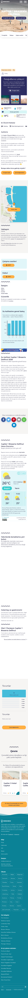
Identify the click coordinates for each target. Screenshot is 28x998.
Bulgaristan (20, 874)
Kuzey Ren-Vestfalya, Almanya (8, 932)
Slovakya (4, 905)
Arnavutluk (4, 874)
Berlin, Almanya (5, 935)
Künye (2, 989)
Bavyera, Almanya (5, 929)
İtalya (20, 886)
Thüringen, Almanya (6, 944)
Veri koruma (8, 989)
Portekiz (19, 898)
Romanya (5, 8)
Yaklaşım (12, 35)
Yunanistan (19, 882)
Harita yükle (14, 209)
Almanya (13, 878)
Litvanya (20, 890)
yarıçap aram (20, 238)
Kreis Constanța (21, 8)
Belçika (12, 874)
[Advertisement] (14, 53)
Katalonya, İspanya (5, 920)
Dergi (2, 842)
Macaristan (16, 909)
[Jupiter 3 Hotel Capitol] (10, 775)
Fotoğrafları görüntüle (8, 18)
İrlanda (14, 886)
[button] (21, 2)
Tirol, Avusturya (4, 918)
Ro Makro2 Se (12, 8)
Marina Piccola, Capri (6, 954)
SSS (2, 848)
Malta (12, 894)
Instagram (16, 834)
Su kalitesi (11, 301)
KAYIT (9, 265)
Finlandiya (4, 882)
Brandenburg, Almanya (6, 938)
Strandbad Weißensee (6, 971)
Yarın (17, 488)
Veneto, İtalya (4, 926)
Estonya (20, 878)
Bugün (7, 488)
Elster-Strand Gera (5, 980)
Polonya (12, 898)
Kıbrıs (23, 909)
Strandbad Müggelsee (6, 965)
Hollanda (19, 894)
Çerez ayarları (4, 854)
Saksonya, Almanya (5, 941)
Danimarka (4, 878)
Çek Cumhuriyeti (6, 909)
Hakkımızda (4, 845)
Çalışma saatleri (19, 35)
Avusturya (4, 898)
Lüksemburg (5, 894)
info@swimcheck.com (6, 861)
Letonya (13, 890)
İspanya (19, 905)
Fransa (11, 882)
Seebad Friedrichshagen (7, 956)
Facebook (10, 834)
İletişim (2, 851)
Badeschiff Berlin (5, 974)
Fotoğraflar (4, 35)
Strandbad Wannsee (6, 968)
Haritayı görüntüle (21, 18)
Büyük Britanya (5, 886)
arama (12, 238)
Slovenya (12, 905)
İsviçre (17, 901)
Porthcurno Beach (5, 951)
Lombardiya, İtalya (5, 923)
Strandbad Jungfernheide (7, 959)
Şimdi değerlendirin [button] (19, 172)
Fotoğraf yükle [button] (6, 172)
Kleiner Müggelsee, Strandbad (8, 962)
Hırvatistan (4, 890)
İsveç (11, 901)
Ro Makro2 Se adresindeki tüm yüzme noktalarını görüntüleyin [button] (14, 804)
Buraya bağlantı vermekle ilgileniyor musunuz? (15, 639)
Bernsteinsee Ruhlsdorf (6, 977)
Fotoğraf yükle (15, 90)
